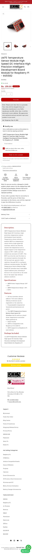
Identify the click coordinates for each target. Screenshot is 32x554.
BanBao (5, 527)
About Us (5, 441)
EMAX (5, 513)
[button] (3, 7)
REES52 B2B (6, 434)
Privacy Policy (7, 431)
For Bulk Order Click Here (5, 179)
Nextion (5, 509)
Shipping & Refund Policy (10, 427)
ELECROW (6, 530)
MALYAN (5, 534)
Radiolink (6, 520)
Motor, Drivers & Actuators (11, 486)
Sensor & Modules (8, 465)
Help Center (6, 420)
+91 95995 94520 (13, 400)
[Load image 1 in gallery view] (7, 46)
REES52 (5, 499)
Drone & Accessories (9, 475)
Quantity (3, 91)
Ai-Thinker (6, 506)
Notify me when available (16, 155)
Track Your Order (8, 417)
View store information (10, 170)
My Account (6, 413)
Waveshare (6, 516)
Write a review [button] (16, 365)
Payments (6, 437)
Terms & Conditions (9, 424)
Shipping (3, 88)
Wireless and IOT (8, 482)
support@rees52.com (15, 401)
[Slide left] (1, 46)
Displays (5, 468)
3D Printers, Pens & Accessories (12, 479)
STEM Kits (6, 458)
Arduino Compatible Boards (11, 461)
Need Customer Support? (16, 179)
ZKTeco (5, 523)
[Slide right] (30, 46)
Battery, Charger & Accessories (12, 489)
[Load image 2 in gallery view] (16, 46)
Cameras (5, 472)
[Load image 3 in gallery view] (24, 46)
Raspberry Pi (7, 454)
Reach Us (6, 445)
